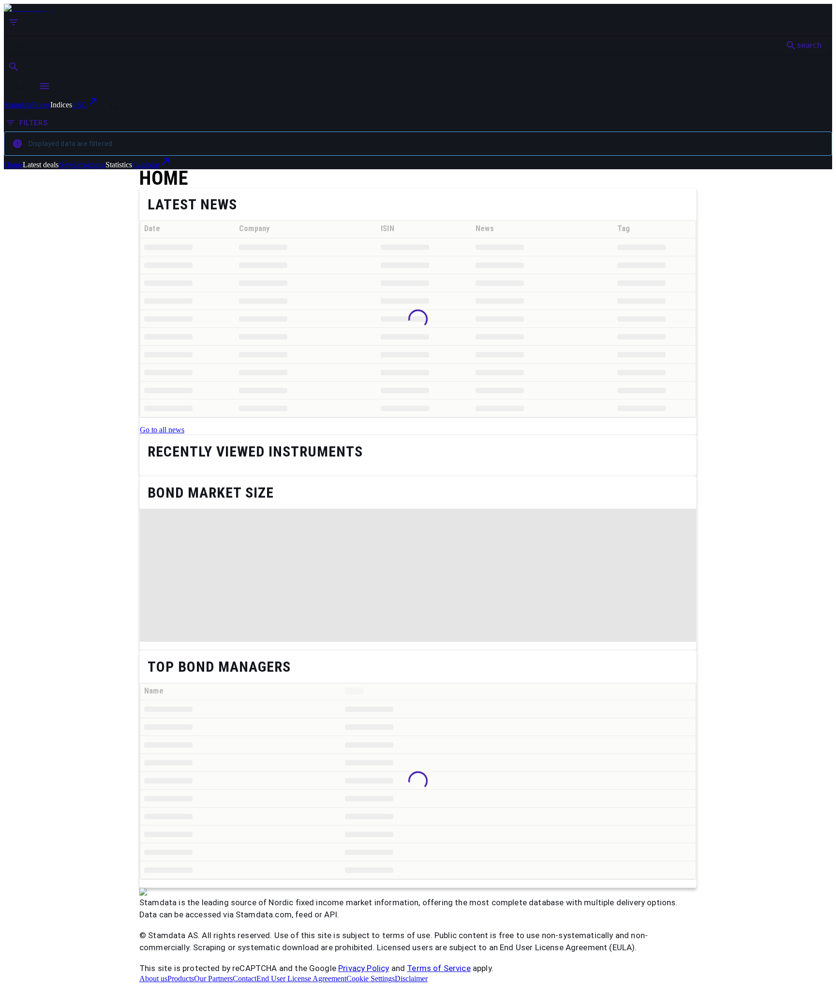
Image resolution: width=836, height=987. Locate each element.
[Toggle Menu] (44, 86)
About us (153, 978)
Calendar (146, 165)
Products (180, 978)
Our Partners (213, 978)
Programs (90, 165)
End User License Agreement (301, 978)
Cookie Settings (370, 978)
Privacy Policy (363, 968)
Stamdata (18, 105)
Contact (244, 978)
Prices (41, 105)
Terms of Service (439, 968)
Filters (33, 123)
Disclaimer (411, 978)
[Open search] (13, 66)
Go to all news (162, 430)
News (67, 165)
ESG (79, 105)
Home (13, 165)
